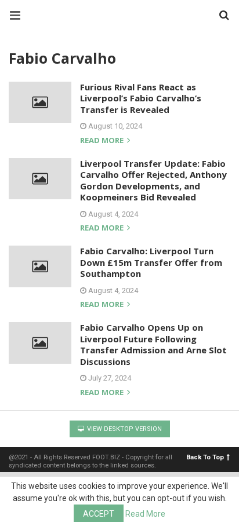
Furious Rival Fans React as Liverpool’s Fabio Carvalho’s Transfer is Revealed (140, 98)
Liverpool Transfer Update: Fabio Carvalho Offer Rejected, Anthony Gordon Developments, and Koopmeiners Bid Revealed (153, 180)
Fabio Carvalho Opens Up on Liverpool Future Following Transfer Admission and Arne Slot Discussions (153, 344)
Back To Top (205, 457)
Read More (145, 513)
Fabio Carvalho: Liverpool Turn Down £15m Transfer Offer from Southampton (151, 262)
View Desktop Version (123, 429)
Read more (102, 141)
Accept (98, 513)
